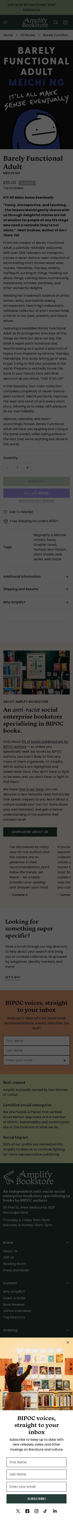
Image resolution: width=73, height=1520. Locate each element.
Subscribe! (36, 1498)
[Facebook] (27, 1511)
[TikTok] (46, 1511)
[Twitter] (18, 1511)
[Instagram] (36, 1511)
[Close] (68, 1342)
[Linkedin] (55, 1511)
